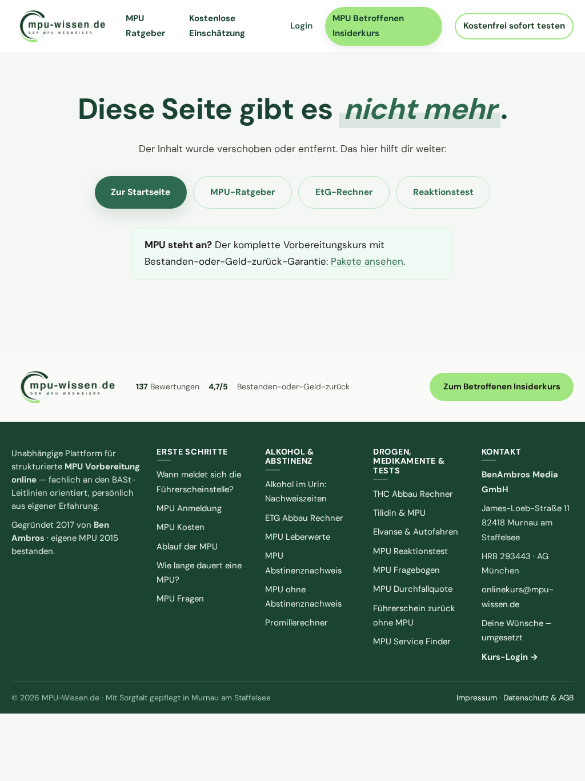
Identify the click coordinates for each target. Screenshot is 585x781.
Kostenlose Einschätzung (217, 26)
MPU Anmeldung (189, 508)
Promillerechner (296, 622)
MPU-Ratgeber (242, 192)
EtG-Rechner (343, 192)
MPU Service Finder (412, 641)
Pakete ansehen (367, 261)
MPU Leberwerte (297, 537)
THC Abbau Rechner (413, 494)
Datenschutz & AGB (538, 697)
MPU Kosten (181, 527)
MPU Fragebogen (406, 570)
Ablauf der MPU (187, 546)
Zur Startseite (140, 192)
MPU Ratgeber (145, 26)
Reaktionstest (443, 192)
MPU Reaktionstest (410, 551)
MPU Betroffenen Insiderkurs (368, 26)
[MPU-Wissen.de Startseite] (61, 26)
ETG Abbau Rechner (304, 518)
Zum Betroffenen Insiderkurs (501, 386)
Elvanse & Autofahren (415, 531)
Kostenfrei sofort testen (514, 25)
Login (301, 25)
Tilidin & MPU (399, 513)
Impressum (476, 697)
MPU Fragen (180, 598)
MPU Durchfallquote (412, 589)
